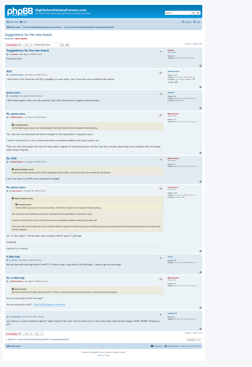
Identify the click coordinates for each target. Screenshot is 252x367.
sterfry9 (171, 93)
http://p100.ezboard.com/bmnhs (49, 304)
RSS (9, 71)
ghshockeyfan (173, 71)
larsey (170, 257)
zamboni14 (172, 313)
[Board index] (20, 11)
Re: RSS (12, 158)
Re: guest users (16, 113)
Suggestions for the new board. (28, 35)
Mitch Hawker (21, 39)
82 (174, 317)
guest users (14, 92)
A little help (13, 256)
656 (174, 260)
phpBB (94, 352)
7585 (175, 193)
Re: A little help (16, 277)
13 (174, 56)
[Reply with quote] (160, 51)
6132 (175, 75)
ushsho (171, 50)
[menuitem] (23, 22)
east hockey (173, 187)
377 (174, 120)
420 (174, 96)
